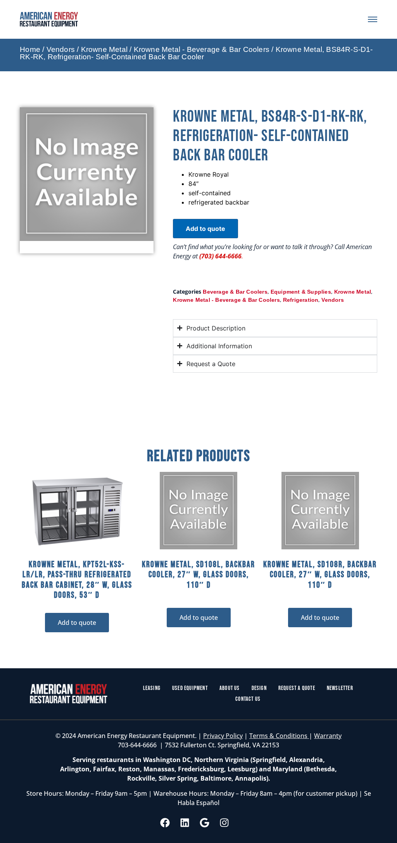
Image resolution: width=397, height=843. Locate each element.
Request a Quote (296, 688)
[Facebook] (165, 822)
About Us (229, 688)
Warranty (328, 735)
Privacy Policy (223, 735)
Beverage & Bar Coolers (235, 292)
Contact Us (248, 699)
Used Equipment (190, 688)
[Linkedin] (185, 822)
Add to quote (205, 228)
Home (30, 49)
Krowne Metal (104, 49)
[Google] (204, 822)
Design (259, 688)
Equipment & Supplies (301, 292)
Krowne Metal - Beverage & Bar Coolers (201, 49)
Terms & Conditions (279, 735)
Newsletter (340, 688)
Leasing (152, 688)
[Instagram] (224, 822)
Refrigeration (301, 300)
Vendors (61, 49)
